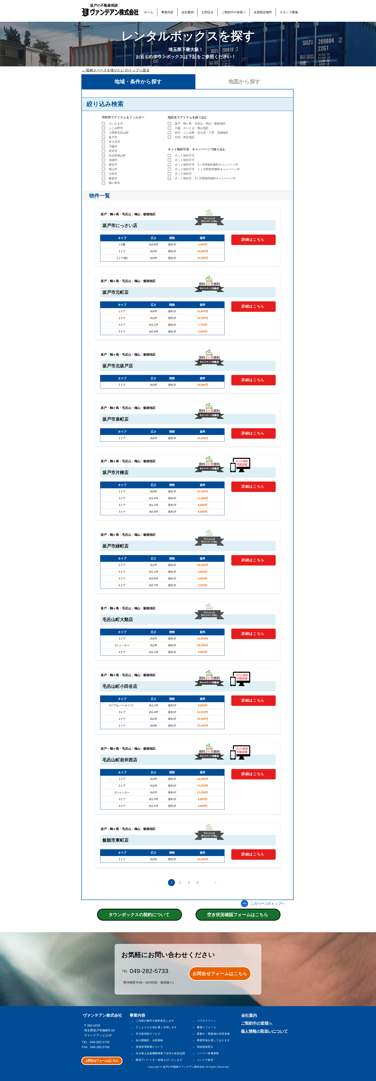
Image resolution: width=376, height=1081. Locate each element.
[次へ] (215, 882)
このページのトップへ (267, 903)
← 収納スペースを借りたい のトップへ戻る (115, 70)
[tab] (138, 81)
